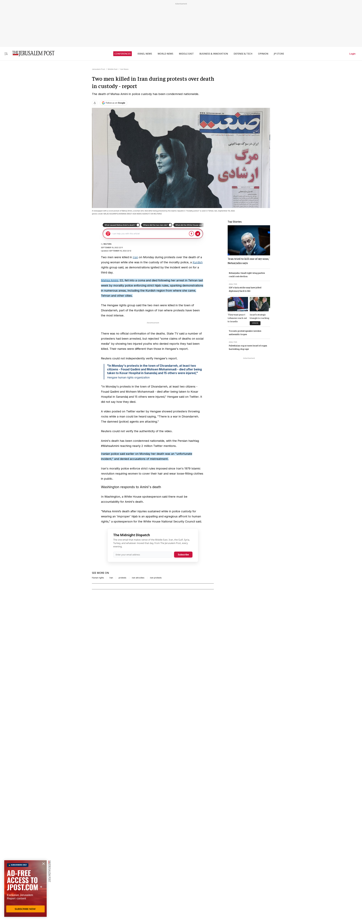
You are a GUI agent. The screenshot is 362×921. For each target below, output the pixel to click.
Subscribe (183, 554)
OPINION (263, 53)
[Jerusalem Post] (31, 54)
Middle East (113, 69)
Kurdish (198, 262)
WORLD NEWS (165, 53)
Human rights (98, 578)
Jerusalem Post (98, 69)
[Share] (95, 103)
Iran (135, 257)
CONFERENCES (122, 53)
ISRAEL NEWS (144, 53)
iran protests (156, 578)
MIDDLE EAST (186, 53)
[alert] (25, 888)
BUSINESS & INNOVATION (213, 53)
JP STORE (279, 53)
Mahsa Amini (109, 280)
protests (122, 578)
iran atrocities (138, 578)
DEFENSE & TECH (243, 53)
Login (352, 53)
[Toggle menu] (5, 54)
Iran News (124, 69)
